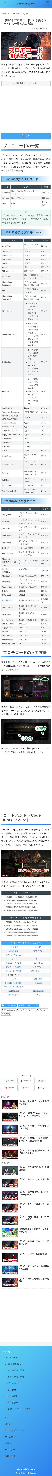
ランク (38, 959)
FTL (7, 1417)
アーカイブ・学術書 (13, 971)
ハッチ (13, 979)
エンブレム (38, 963)
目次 (27, 135)
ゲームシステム (9, 1010)
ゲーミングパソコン (14, 1430)
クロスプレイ (38, 967)
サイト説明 (10, 1450)
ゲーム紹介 (10, 1437)
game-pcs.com (26, 3)
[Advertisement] (26, 109)
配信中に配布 (7, 600)
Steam (8, 1424)
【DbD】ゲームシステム (27, 83)
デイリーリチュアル (13, 967)
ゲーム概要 (13, 947)
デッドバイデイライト (27, 1010)
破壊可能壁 (38, 979)
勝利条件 (38, 947)
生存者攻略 (12, 1402)
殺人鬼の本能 (38, 991)
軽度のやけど (14, 991)
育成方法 (6, 1014)
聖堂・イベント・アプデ (29, 1005)
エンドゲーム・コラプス (13, 987)
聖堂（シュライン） (38, 971)
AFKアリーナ (11, 1357)
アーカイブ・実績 (16, 1370)
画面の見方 (13, 951)
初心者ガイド (13, 1390)
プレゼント (43, 1010)
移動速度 (38, 983)
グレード (13, 959)
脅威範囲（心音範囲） (13, 983)
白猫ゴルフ (10, 1456)
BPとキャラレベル (13, 955)
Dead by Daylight (10, 1005)
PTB (38, 995)
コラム (8, 1443)
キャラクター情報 (16, 1377)
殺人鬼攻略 (12, 1396)
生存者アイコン (38, 951)
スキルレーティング (13, 963)
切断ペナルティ (14, 995)
